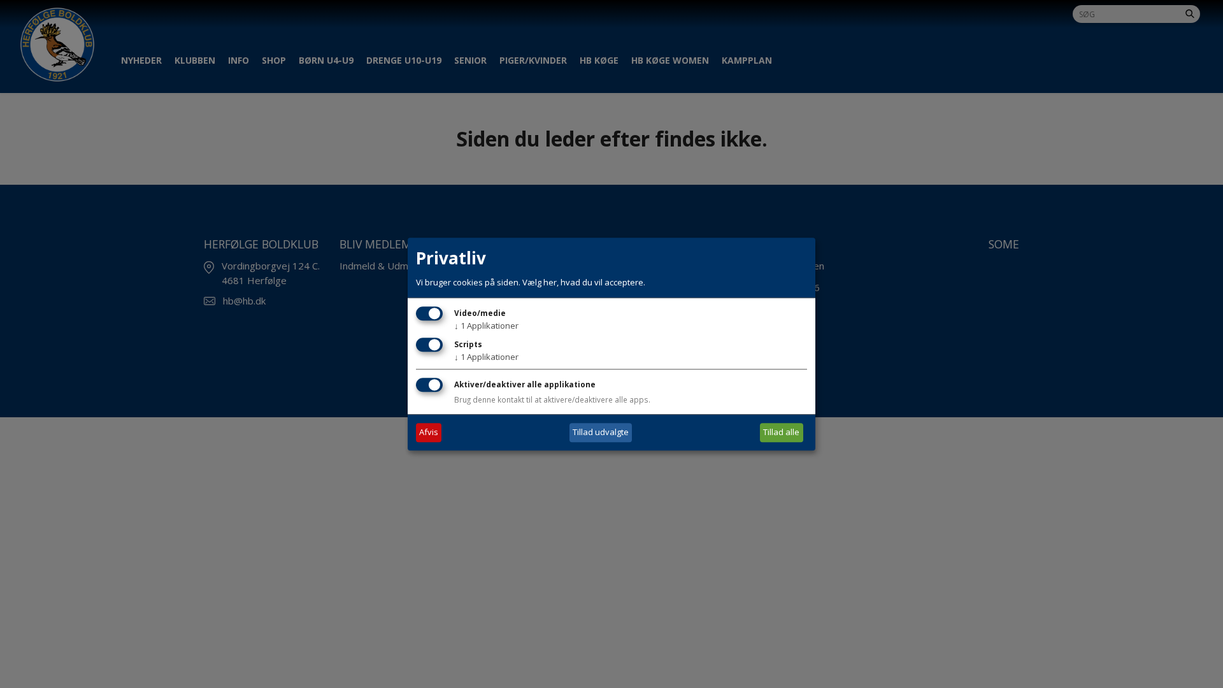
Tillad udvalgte (601, 432)
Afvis (428, 432)
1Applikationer (486, 325)
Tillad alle (781, 432)
